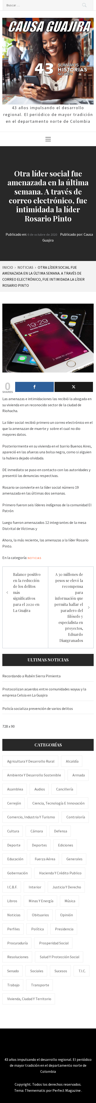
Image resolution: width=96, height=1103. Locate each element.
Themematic (35, 1090)
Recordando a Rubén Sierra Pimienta (31, 676)
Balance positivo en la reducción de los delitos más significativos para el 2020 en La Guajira (27, 592)
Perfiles (13, 929)
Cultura (13, 831)
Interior (35, 887)
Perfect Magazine (66, 1090)
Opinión (66, 915)
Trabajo (13, 985)
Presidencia (64, 929)
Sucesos (61, 971)
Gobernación (17, 873)
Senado (13, 971)
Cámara (37, 831)
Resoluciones (17, 956)
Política (37, 929)
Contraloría (75, 817)
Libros (12, 900)
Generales (74, 859)
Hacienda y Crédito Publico (60, 873)
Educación (15, 859)
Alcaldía (72, 761)
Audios (39, 789)
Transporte (40, 985)
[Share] (34, 387)
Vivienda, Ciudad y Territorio (29, 998)
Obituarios (40, 915)
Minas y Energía (41, 900)
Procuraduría (17, 943)
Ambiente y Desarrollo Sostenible (34, 775)
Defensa (60, 831)
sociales (36, 971)
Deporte (14, 845)
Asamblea (15, 789)
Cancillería (64, 789)
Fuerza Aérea (45, 859)
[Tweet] (74, 387)
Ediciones (65, 845)
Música (70, 900)
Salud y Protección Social (59, 956)
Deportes (39, 845)
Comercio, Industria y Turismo (31, 817)
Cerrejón (14, 803)
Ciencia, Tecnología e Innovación (58, 803)
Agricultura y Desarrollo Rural (31, 761)
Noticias (34, 558)
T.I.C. (82, 971)
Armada (78, 775)
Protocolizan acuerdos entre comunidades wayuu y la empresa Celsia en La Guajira (44, 692)
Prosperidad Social (54, 943)
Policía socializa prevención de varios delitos (37, 708)
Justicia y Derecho (66, 887)
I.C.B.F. (12, 887)
